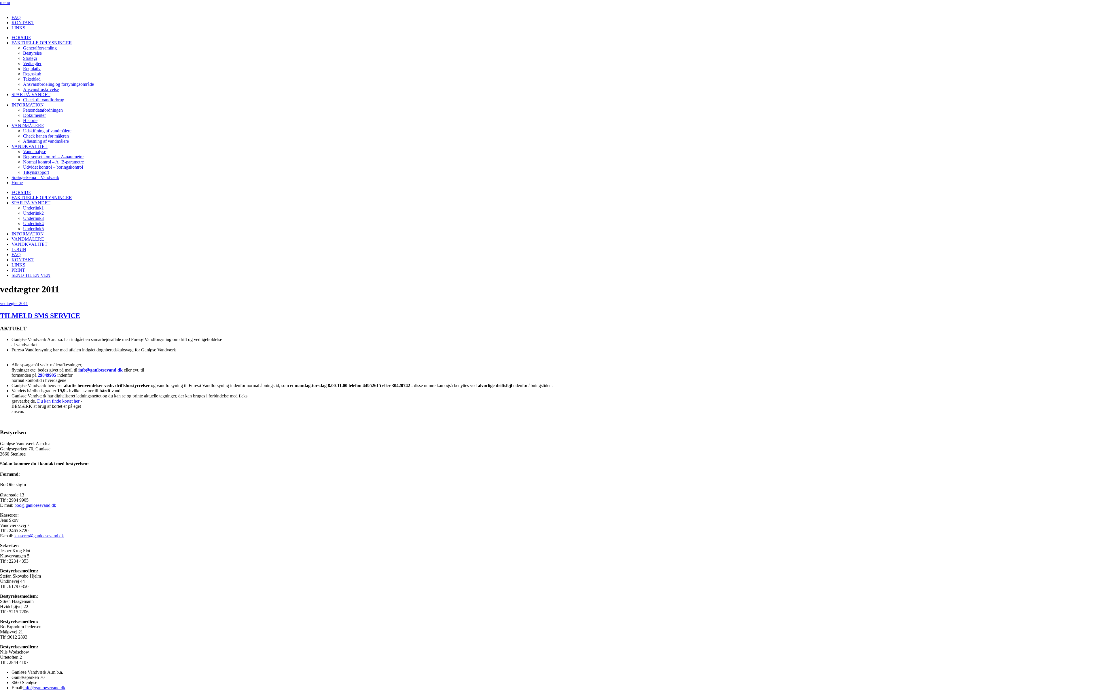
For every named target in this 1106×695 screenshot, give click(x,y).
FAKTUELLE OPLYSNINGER (42, 42)
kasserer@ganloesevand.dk (39, 535)
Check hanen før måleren (46, 136)
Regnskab (32, 73)
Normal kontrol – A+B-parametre (53, 161)
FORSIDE (21, 37)
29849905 (47, 375)
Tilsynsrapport (36, 172)
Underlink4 (33, 223)
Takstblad (32, 79)
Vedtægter (32, 63)
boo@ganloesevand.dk (35, 505)
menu (5, 2)
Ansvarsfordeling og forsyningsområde (58, 84)
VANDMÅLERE (28, 125)
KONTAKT (23, 22)
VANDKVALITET (30, 146)
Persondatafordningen (43, 110)
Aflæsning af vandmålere (46, 141)
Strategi (30, 58)
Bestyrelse (32, 53)
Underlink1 (33, 207)
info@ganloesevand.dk (100, 370)
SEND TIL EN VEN (31, 275)
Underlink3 (33, 218)
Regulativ (32, 68)
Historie (30, 120)
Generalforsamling (40, 47)
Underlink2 (33, 213)
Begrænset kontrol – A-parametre (53, 156)
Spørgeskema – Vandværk (35, 177)
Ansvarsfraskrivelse (41, 89)
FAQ (16, 17)
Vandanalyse (34, 151)
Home (17, 182)
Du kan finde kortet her (58, 401)
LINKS (18, 27)
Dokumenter (34, 115)
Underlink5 (33, 228)
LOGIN (19, 249)
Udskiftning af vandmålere (47, 130)
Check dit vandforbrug (43, 99)
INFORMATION (28, 104)
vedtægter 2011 (14, 303)
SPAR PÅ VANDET (31, 94)
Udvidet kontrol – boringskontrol (53, 167)
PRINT (18, 270)
